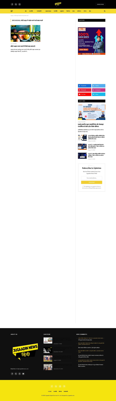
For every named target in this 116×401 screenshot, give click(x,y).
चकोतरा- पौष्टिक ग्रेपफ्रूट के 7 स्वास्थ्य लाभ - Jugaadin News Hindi (90, 338)
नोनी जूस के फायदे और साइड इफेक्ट (85, 340)
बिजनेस (68, 11)
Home (12, 15)
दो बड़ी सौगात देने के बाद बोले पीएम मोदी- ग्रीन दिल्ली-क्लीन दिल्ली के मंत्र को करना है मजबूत (62, 357)
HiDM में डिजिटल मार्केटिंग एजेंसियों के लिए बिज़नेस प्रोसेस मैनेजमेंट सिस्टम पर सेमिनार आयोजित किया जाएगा (96, 137)
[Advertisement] (91, 69)
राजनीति (31, 11)
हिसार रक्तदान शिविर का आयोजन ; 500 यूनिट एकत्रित (89, 347)
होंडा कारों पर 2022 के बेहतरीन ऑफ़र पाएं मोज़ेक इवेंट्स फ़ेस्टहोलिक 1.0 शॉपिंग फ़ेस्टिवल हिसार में (62, 340)
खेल (90, 11)
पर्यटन (85, 11)
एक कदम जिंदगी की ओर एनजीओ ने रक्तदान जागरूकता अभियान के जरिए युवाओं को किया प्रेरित (90, 356)
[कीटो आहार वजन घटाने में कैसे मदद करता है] (25, 33)
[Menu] (12, 11)
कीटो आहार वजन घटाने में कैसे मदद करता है (23, 46)
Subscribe (100, 4)
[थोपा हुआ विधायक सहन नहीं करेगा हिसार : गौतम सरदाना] (48, 367)
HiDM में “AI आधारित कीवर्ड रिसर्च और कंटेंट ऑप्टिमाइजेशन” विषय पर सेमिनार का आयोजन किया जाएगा (96, 146)
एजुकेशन (62, 11)
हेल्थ (74, 11)
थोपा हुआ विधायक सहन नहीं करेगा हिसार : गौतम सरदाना (63, 365)
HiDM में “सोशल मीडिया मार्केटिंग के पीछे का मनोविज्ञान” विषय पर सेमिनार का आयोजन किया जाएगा (96, 155)
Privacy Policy (92, 188)
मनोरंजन (79, 11)
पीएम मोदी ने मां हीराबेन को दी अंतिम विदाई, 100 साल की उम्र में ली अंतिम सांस (63, 348)
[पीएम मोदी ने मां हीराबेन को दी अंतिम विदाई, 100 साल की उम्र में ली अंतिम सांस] (48, 350)
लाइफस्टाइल (48, 11)
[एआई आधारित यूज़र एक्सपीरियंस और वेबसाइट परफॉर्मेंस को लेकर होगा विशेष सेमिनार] (91, 112)
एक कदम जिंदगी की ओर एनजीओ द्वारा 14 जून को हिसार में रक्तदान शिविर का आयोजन (90, 365)
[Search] (104, 11)
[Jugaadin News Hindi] (58, 4)
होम (26, 11)
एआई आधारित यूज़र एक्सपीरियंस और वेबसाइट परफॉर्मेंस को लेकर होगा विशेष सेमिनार (91, 125)
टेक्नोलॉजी (39, 11)
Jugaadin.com (71, 395)
